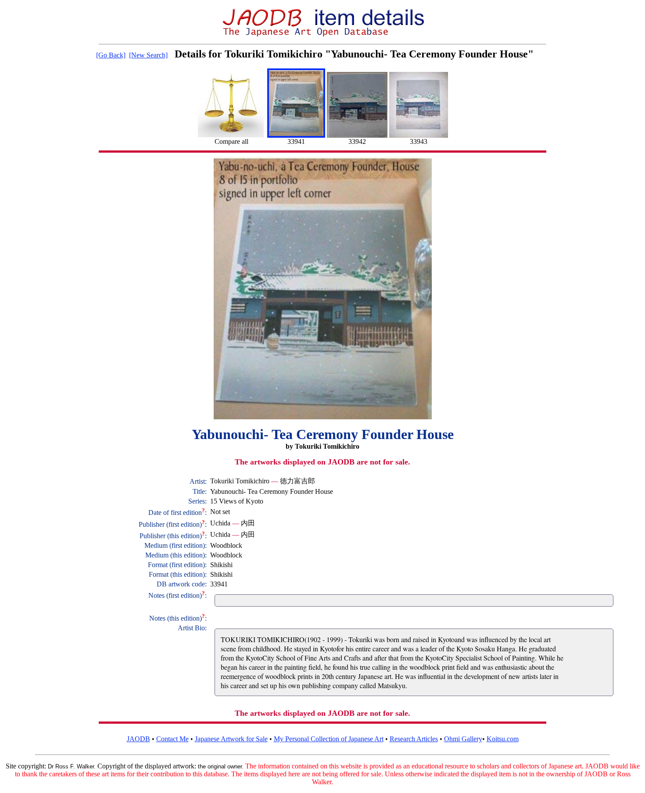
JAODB (138, 739)
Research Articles (414, 739)
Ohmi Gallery (463, 739)
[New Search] (148, 55)
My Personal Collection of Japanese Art (328, 739)
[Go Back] (110, 55)
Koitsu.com (503, 739)
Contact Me (172, 739)
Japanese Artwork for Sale (231, 739)
